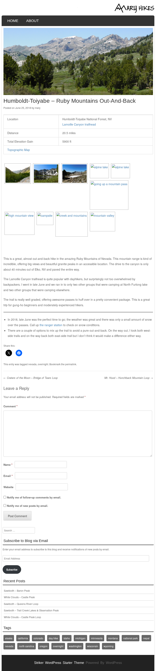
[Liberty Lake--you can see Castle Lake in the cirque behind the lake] (99, 170)
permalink (70, 364)
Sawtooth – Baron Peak (17, 590)
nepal (146, 638)
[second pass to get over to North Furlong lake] (109, 195)
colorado (38, 638)
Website (8, 487)
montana (113, 638)
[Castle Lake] (120, 170)
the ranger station (51, 325)
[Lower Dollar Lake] (46, 173)
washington (75, 646)
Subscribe (11, 569)
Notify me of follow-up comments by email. (34, 497)
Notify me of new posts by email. (27, 506)
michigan (80, 638)
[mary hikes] (78, 12)
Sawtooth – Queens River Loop (21, 603)
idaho (67, 638)
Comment (10, 406)
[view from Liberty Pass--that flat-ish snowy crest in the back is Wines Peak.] (74, 173)
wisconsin (92, 646)
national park (130, 638)
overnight (43, 364)
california (23, 638)
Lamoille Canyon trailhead (79, 124)
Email (8, 476)
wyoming (109, 646)
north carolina (26, 646)
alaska (8, 638)
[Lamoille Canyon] (102, 221)
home (12, 21)
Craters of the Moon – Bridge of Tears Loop (30, 378)
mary (37, 107)
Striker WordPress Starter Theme (59, 662)
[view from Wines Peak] (19, 223)
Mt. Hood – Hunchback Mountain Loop (128, 378)
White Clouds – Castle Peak (19, 597)
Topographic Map (18, 150)
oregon (44, 646)
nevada (32, 364)
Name (7, 465)
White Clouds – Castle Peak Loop (22, 617)
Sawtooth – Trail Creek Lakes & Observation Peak (31, 610)
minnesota (97, 638)
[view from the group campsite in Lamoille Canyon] (17, 173)
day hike (53, 638)
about (32, 21)
